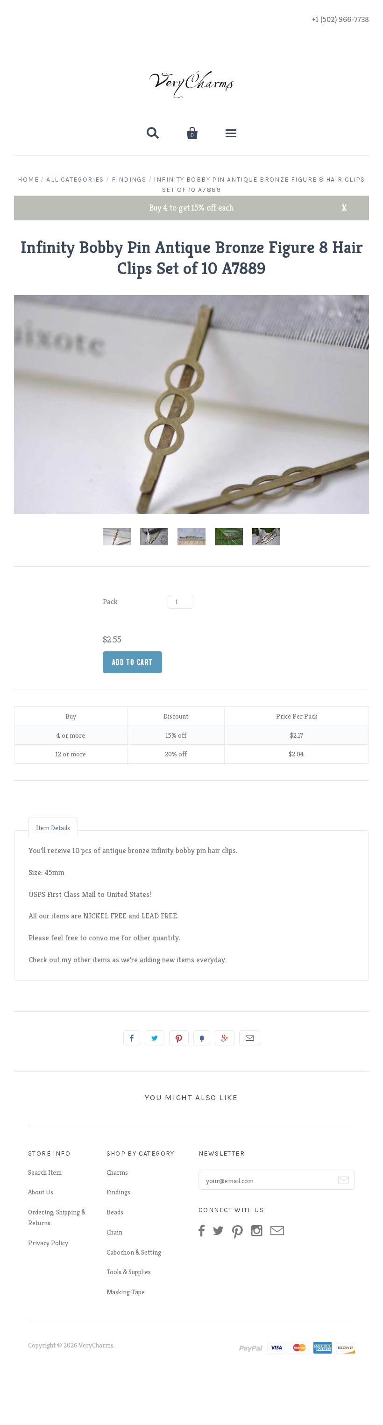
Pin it (179, 1037)
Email (249, 1037)
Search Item (45, 1172)
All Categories (75, 179)
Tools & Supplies (128, 1272)
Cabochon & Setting (133, 1252)
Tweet (154, 1037)
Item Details (53, 828)
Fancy (201, 1037)
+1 (224, 1037)
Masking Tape (125, 1292)
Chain (114, 1232)
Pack (110, 602)
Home (28, 179)
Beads (114, 1212)
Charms (117, 1172)
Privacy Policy (48, 1243)
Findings (129, 179)
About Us (40, 1192)
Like (131, 1037)
